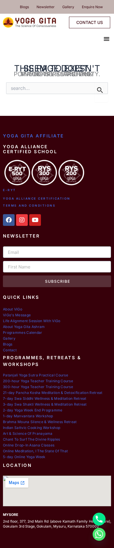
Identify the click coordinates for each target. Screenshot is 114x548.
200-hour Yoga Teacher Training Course (38, 381)
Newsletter (46, 7)
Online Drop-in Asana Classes (28, 445)
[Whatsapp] (99, 534)
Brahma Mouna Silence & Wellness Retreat (40, 422)
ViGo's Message (17, 315)
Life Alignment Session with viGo (32, 321)
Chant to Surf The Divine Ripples (31, 439)
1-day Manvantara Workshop (28, 416)
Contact (10, 350)
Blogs (24, 7)
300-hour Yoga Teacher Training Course (38, 387)
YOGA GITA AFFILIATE (33, 136)
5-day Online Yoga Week (24, 457)
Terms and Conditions (29, 205)
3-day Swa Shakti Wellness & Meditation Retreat (45, 404)
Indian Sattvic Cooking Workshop (31, 427)
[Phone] (99, 519)
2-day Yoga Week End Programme (33, 410)
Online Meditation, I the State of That (35, 451)
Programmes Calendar (22, 332)
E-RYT (9, 190)
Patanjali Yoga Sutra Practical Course (35, 375)
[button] (106, 38)
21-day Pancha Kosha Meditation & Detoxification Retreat (53, 392)
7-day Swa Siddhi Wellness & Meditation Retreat (45, 398)
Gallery (68, 7)
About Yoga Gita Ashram (24, 326)
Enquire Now (92, 7)
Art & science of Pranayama (28, 433)
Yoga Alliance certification (36, 198)
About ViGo (12, 309)
